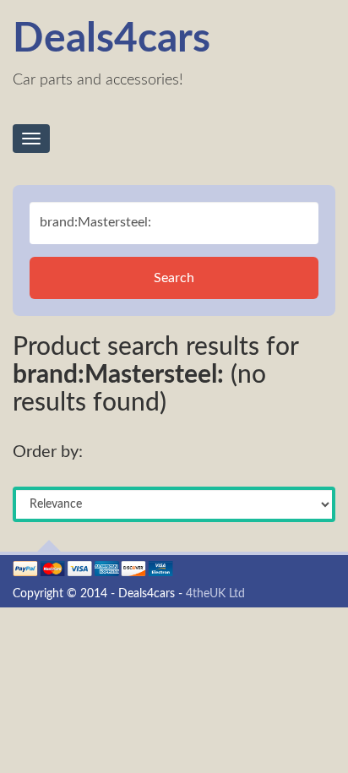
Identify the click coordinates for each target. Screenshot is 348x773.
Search (174, 278)
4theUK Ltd (215, 594)
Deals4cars (111, 39)
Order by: (48, 452)
